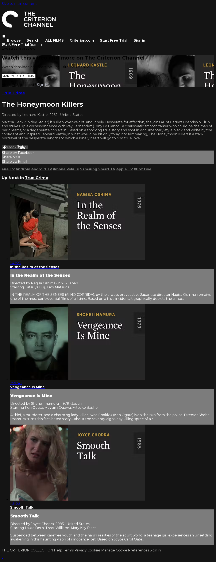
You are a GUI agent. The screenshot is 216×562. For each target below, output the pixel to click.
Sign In (36, 44)
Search (33, 40)
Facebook (9, 147)
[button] (4, 36)
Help (58, 550)
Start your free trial (18, 75)
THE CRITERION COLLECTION (27, 550)
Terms (68, 550)
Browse (14, 40)
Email (24, 147)
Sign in (139, 40)
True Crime (13, 93)
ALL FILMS (54, 40)
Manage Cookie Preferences (125, 550)
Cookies (94, 550)
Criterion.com (82, 40)
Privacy (81, 550)
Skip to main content (19, 4)
